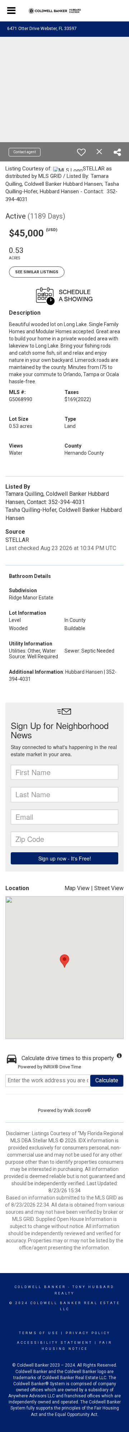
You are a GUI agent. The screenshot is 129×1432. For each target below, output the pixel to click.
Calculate (106, 1080)
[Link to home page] (64, 11)
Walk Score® (77, 1110)
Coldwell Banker (40, 1287)
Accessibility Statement (54, 1342)
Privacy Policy (88, 1333)
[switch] (81, 152)
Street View (109, 888)
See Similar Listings (36, 272)
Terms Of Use (39, 1333)
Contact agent (24, 152)
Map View (77, 888)
